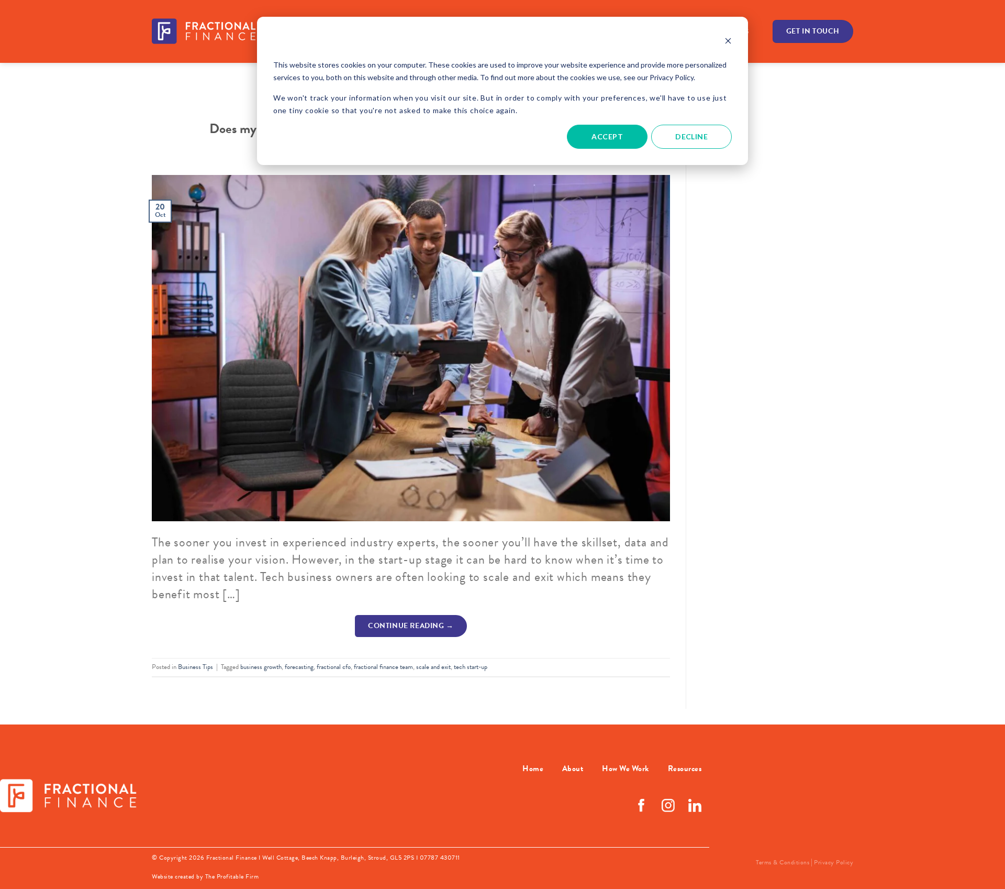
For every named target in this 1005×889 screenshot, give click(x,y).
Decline (691, 136)
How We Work (625, 768)
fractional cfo (334, 667)
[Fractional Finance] (204, 31)
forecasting (299, 667)
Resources (685, 768)
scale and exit (433, 667)
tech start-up (470, 667)
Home (532, 768)
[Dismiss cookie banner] (728, 42)
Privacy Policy (833, 862)
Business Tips (195, 667)
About (573, 768)
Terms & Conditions (782, 862)
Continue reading (411, 625)
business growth (261, 667)
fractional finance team (383, 667)
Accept (607, 136)
